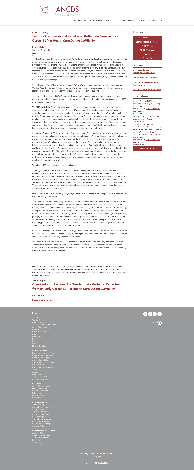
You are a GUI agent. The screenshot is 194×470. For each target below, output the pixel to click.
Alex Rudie (39, 47)
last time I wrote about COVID (66, 85)
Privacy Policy (97, 457)
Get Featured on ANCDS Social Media (147, 90)
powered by (90, 463)
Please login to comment (43, 300)
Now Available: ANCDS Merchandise (146, 78)
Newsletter (46, 50)
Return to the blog (40, 32)
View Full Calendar (147, 148)
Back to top (153, 323)
